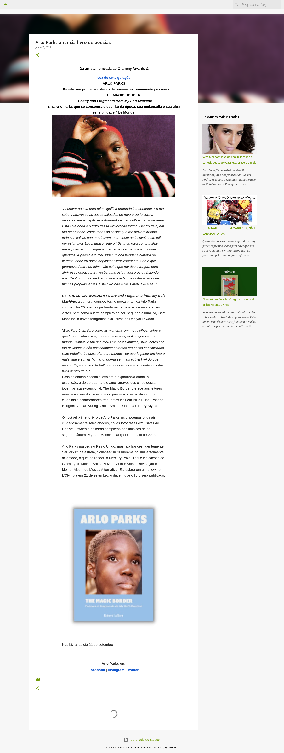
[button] (37, 55)
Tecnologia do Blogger (144, 739)
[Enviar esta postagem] (37, 680)
